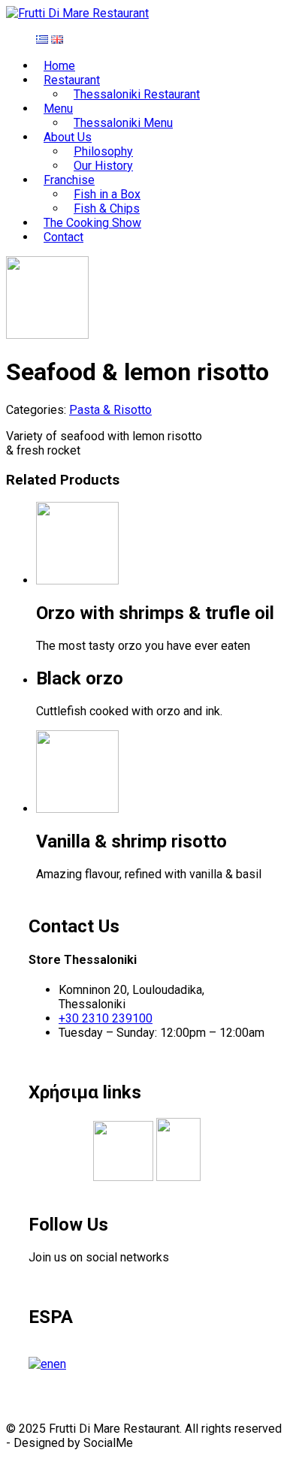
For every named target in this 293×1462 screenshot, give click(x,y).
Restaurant (72, 80)
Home (59, 66)
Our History (103, 166)
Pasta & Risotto (110, 410)
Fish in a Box (107, 194)
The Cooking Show (92, 223)
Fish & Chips (107, 208)
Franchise (69, 180)
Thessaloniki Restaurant (137, 94)
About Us (68, 137)
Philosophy (103, 151)
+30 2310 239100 (106, 1018)
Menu (58, 108)
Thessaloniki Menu (123, 123)
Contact (63, 237)
